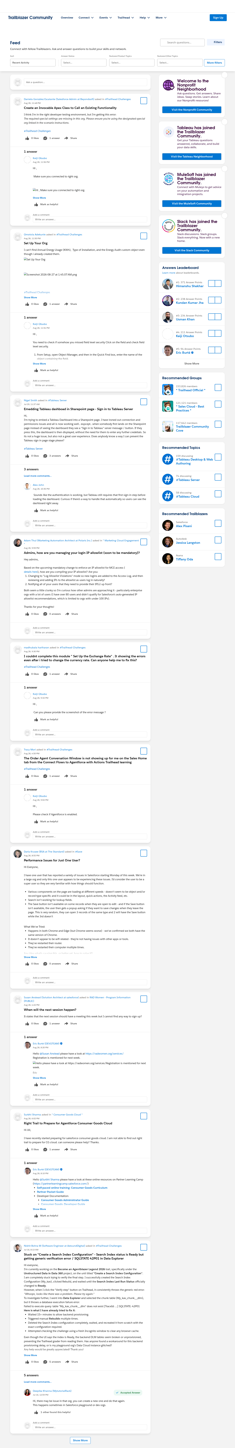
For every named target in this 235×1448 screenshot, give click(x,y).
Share (70, 139)
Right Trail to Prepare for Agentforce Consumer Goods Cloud (68, 1123)
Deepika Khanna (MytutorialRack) (52, 1390)
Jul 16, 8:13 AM (31, 1249)
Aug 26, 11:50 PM (32, 238)
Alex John (38, 484)
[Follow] (212, 283)
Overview (67, 17)
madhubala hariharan (36, 647)
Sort (12, 56)
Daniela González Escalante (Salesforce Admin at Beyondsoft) (59, 99)
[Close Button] (225, 75)
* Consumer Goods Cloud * (67, 1114)
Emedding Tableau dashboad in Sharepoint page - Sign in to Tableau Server (78, 409)
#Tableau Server (57, 400)
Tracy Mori (30, 749)
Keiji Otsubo (40, 158)
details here (31, 571)
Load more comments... (38, 475)
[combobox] (33, 59)
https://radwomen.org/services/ (105, 1053)
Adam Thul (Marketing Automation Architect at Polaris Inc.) (58, 540)
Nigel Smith (30, 400)
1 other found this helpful (56, 1412)
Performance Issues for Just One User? (52, 860)
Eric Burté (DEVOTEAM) (46, 1043)
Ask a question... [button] (35, 82)
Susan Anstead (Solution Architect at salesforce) (51, 997)
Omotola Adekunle (35, 234)
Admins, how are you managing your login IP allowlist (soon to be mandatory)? (82, 553)
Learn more (168, 272)
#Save (78, 851)
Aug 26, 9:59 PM (31, 547)
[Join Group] (218, 387)
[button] (191, 109)
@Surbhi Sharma (49, 1179)
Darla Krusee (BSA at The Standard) (44, 851)
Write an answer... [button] (45, 219)
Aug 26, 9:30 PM (31, 651)
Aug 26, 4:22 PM (31, 1004)
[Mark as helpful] (36, 1412)
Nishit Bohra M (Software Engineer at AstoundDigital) (54, 1245)
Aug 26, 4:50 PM (31, 753)
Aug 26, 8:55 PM (31, 855)
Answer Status (67, 56)
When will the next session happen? (50, 1010)
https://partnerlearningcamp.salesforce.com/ (61, 1183)
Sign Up (218, 17)
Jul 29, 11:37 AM (32, 404)
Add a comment (41, 214)
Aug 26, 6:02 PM (31, 1118)
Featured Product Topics (120, 56)
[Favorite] (144, 101)
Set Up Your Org (35, 243)
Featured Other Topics (167, 56)
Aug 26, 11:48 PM (32, 103)
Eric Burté (183, 353)
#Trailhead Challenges (118, 99)
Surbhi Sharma (32, 1114)
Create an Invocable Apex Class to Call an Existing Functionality (70, 108)
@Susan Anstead (50, 1053)
